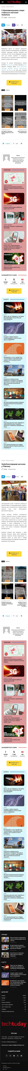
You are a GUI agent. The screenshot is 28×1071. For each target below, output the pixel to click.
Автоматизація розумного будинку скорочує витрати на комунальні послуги (14, 404)
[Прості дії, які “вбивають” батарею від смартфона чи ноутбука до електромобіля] (14, 307)
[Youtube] (21, 1055)
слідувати (14, 278)
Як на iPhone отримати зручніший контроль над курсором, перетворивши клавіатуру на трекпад (7, 103)
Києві (25, 64)
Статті (5, 314)
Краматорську (22, 68)
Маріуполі (3, 70)
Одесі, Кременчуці (21, 66)
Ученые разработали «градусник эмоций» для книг (20, 120)
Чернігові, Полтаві (13, 68)
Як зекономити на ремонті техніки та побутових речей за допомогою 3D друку (17, 947)
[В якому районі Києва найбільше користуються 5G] (14, 198)
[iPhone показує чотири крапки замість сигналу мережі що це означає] (5, 939)
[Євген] (2, 18)
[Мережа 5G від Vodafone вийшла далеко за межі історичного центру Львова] (14, 178)
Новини (20, 109)
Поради (7, 109)
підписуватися (22, 278)
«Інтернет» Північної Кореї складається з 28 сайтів (7, 132)
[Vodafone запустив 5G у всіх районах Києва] (14, 258)
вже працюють (9, 64)
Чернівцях (3, 68)
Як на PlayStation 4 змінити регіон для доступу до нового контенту (7, 120)
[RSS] (10, 1055)
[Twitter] (17, 1055)
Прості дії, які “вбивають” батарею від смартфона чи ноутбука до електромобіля (14, 318)
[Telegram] (14, 1055)
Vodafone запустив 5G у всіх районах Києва (12, 268)
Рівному (11, 70)
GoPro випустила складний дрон (22, 132)
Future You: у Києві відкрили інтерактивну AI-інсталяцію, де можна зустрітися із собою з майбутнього (13, 247)
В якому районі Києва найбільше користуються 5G (13, 208)
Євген (5, 17)
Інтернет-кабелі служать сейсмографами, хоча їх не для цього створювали (12, 338)
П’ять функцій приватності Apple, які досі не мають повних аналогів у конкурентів (14, 446)
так (5, 278)
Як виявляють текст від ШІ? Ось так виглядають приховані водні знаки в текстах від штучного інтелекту (13, 359)
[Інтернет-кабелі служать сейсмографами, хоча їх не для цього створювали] (14, 328)
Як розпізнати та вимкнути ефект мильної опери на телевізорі (17, 954)
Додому (3, 6)
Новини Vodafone (10, 6)
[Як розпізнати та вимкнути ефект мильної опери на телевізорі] (5, 955)
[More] (22, 25)
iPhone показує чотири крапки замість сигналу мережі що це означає (18, 939)
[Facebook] (6, 1055)
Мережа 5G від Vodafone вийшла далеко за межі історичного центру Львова (14, 188)
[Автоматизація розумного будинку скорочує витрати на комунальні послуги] (14, 393)
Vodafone (8, 90)
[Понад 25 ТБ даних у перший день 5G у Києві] (14, 217)
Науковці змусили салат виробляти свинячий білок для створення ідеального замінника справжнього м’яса (14, 425)
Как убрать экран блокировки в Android (20, 103)
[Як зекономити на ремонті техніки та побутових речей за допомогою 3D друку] (5, 947)
